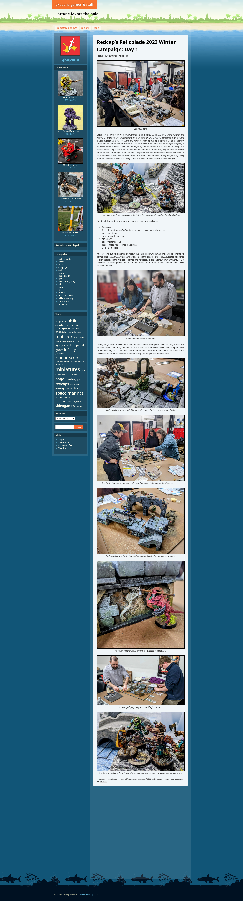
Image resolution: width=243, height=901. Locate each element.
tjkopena (124, 55)
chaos (59, 332)
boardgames (62, 328)
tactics (58, 397)
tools (68, 397)
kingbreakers (67, 357)
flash (76, 337)
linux (72, 361)
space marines (69, 393)
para (79, 379)
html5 (69, 345)
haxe (77, 341)
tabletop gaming (131, 779)
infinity (70, 349)
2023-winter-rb (152, 779)
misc (60, 284)
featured (64, 337)
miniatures (67, 369)
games (61, 278)
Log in (61, 439)
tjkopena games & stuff (74, 4)
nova (76, 374)
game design (64, 275)
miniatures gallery (66, 281)
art (68, 325)
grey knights (68, 341)
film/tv (61, 273)
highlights (60, 345)
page (59, 378)
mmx (82, 370)
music (61, 287)
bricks (61, 264)
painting (71, 379)
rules (74, 388)
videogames (65, 405)
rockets (85, 27)
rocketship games (67, 27)
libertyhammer (62, 361)
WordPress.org (65, 448)
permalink (103, 781)
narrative (59, 375)
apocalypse (60, 325)
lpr (75, 361)
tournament (64, 401)
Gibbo (96, 894)
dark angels (69, 331)
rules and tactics (65, 295)
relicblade (170, 779)
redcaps (162, 779)
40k (72, 320)
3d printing (61, 321)
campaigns (119, 779)
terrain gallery (64, 301)
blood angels (75, 325)
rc (59, 289)
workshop (62, 304)
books (61, 261)
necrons (68, 374)
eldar (78, 332)
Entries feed (63, 442)
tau (64, 397)
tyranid (77, 401)
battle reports (64, 259)
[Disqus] (140, 833)
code (96, 27)
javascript (60, 353)
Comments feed (65, 445)
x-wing (78, 406)
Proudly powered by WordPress (66, 894)
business (75, 328)
